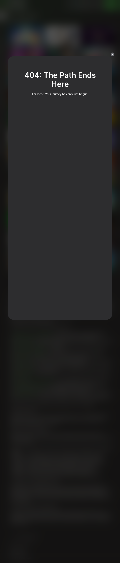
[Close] (112, 54)
